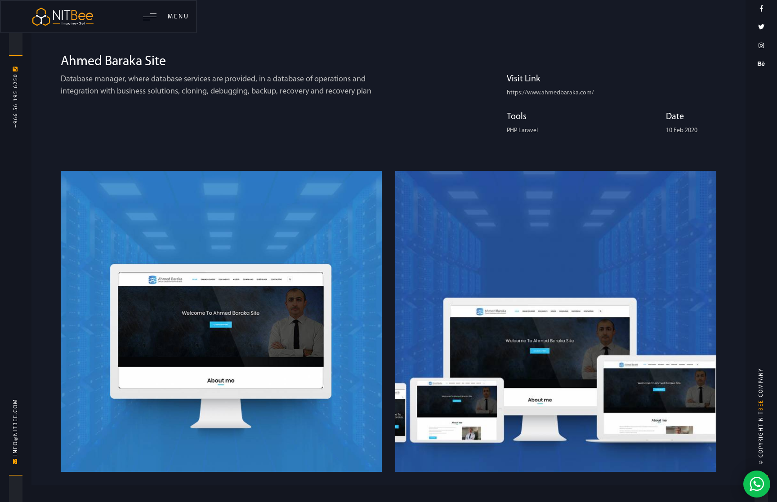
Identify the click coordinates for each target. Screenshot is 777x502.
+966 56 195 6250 (15, 99)
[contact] (757, 483)
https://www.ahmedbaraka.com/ (550, 92)
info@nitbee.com (15, 428)
